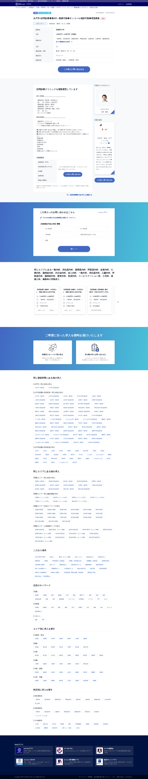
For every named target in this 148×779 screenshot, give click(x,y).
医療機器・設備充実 (92, 561)
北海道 (37, 638)
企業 (53, 599)
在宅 (67, 595)
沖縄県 (94, 680)
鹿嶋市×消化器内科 (40, 423)
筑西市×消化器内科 (40, 431)
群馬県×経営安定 (107, 529)
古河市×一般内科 (54, 400)
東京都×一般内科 (39, 489)
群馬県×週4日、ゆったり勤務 (43, 533)
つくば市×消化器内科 (55, 419)
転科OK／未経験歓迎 (40, 572)
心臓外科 (57, 712)
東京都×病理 (99, 517)
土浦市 (53, 451)
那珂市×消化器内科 (87, 427)
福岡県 (37, 680)
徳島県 (77, 672)
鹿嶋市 (110, 454)
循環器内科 (58, 699)
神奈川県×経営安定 (94, 537)
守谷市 (45, 458)
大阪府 (61, 664)
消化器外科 (47, 712)
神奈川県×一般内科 (68, 489)
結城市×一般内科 (39, 404)
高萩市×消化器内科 (54, 411)
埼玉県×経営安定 (60, 533)
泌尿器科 (96, 724)
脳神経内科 (97, 699)
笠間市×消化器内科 (40, 415)
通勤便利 (37, 561)
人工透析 (37, 728)
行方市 (45, 462)
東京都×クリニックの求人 (60, 501)
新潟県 (37, 655)
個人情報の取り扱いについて (102, 777)
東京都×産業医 (75, 517)
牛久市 (81, 454)
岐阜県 (85, 655)
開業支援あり (63, 565)
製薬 (74, 595)
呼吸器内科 (68, 699)
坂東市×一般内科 (54, 431)
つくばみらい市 (63, 462)
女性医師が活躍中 (40, 565)
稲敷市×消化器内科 (97, 431)
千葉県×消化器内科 (97, 485)
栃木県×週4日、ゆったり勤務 (90, 529)
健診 (66, 607)
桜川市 (108, 458)
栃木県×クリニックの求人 (60, 497)
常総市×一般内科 (54, 407)
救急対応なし (101, 557)
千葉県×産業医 (39, 517)
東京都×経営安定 (60, 537)
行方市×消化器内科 (68, 438)
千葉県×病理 (63, 517)
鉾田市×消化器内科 (97, 438)
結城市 (77, 451)
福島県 (85, 638)
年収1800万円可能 (40, 557)
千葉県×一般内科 (82, 485)
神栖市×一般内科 (106, 435)
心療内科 (87, 699)
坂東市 (79, 458)
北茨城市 (56, 454)
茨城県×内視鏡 (51, 509)
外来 (101, 607)
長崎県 (53, 680)
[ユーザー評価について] (109, 143)
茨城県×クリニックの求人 (42, 497)
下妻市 (94, 451)
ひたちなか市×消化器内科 (90, 419)
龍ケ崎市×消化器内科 (84, 404)
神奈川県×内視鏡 (53, 521)
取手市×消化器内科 (68, 415)
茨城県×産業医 (39, 509)
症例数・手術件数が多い (75, 561)
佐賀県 (45, 680)
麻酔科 (46, 728)
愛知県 (101, 655)
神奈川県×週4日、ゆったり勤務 (43, 541)
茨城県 (37, 647)
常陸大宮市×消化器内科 (57, 427)
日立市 (45, 451)
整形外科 (87, 712)
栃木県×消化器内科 (82, 481)
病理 (52, 595)
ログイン (121, 4)
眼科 (69, 724)
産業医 (46, 561)
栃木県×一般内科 (68, 481)
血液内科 (78, 699)
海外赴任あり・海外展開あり (43, 576)
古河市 (61, 451)
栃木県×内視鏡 (87, 509)
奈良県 (77, 664)
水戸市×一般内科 (39, 387)
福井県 (61, 655)
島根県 (45, 672)
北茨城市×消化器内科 (84, 411)
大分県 (69, 680)
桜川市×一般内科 (77, 435)
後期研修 (61, 599)
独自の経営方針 (81, 568)
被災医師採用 (103, 568)
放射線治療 (38, 599)
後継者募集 (88, 565)
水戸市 (37, 451)
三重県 (37, 664)
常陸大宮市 (54, 458)
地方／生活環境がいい (41, 568)
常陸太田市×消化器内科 (100, 407)
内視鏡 (45, 595)
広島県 (61, 672)
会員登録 (129, 4)
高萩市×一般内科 (39, 411)
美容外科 (54, 728)
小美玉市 (74, 462)
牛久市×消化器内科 (97, 415)
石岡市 (69, 451)
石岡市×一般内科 (82, 400)
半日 (88, 607)
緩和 (104, 595)
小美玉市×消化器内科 (93, 442)
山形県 (77, 638)
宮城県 (61, 638)
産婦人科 (45, 724)
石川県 (53, 655)
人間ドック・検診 (66, 728)
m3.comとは (129, 777)
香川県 (85, 672)
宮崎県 (77, 680)
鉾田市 (53, 462)
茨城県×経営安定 (39, 529)
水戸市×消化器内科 (54, 387)
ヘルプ (113, 777)
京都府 (53, 664)
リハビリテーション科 (41, 715)
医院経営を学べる (76, 565)
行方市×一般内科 (54, 438)
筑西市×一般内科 (101, 427)
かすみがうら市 (98, 458)
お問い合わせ (120, 777)
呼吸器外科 (67, 712)
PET (98, 599)
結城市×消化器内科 (54, 404)
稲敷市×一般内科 (82, 431)
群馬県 (53, 647)
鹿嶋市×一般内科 (106, 419)
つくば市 (89, 454)
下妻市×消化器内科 (40, 407)
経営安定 (92, 568)
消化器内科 (47, 699)
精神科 (62, 724)
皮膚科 (87, 724)
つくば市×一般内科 (40, 419)
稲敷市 (87, 458)
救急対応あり (90, 557)
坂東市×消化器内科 (68, 431)
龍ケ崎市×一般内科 (68, 404)
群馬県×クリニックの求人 (79, 497)
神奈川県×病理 (66, 521)
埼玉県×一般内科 (54, 485)
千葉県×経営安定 (93, 533)
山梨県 (69, 655)
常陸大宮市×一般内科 (41, 427)
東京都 (77, 647)
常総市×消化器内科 (68, 407)
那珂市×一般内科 (72, 427)
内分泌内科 (108, 699)
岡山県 (53, 672)
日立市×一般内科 (68, 396)
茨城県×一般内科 (39, 481)
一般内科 (37, 699)
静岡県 (93, 655)
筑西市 (71, 458)
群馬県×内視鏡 (51, 513)
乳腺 (47, 599)
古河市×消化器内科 (68, 400)
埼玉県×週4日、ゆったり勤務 (77, 533)
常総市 (102, 451)
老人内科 (37, 703)
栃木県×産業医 (75, 509)
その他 (77, 728)
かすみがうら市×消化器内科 (61, 435)
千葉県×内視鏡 (51, 517)
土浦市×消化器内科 (40, 400)
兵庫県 (69, 664)
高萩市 (47, 454)
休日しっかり (78, 557)
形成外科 (96, 712)
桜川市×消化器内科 (92, 435)
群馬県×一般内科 (96, 481)
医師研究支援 (105, 561)
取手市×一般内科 (54, 415)
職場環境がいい (56, 568)
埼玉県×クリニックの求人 (97, 497)
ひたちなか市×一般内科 (72, 419)
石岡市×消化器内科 (97, 400)
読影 (97, 595)
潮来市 (37, 458)
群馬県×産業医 (39, 513)
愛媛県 (93, 672)
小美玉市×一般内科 (78, 442)
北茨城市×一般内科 (68, 411)
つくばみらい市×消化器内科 (61, 442)
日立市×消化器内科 (82, 396)
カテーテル (71, 599)
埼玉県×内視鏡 (87, 513)
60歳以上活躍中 (55, 572)
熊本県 (61, 680)
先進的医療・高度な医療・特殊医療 (73, 572)
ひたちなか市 (99, 454)
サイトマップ (82, 777)
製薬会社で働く (92, 572)
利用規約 (90, 777)
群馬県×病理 (63, 513)
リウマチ (90, 599)
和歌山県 (85, 664)
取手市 (73, 454)
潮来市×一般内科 (54, 423)
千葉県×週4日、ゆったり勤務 (43, 537)
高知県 (101, 672)
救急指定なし (38, 611)
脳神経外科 (78, 712)
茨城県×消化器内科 (54, 481)
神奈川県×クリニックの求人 (79, 501)
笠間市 (64, 454)
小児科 (37, 724)
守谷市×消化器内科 (97, 423)
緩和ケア (82, 595)
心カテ (106, 599)
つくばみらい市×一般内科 (42, 442)
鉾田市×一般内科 (82, 438)
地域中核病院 (99, 565)
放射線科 (105, 724)
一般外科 (37, 712)
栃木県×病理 (99, 509)
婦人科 (54, 724)
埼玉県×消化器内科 (68, 485)
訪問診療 (81, 599)
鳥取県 (37, 672)
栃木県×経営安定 (73, 529)
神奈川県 (85, 647)
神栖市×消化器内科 (40, 438)
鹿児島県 (85, 680)
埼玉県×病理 (99, 513)
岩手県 (53, 638)
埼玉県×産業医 (75, 513)
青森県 (45, 638)
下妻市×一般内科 (98, 404)
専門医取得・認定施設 (58, 561)
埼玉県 (61, 647)
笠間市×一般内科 (98, 411)
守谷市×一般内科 (82, 423)
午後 (52, 607)
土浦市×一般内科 (96, 396)
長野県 (77, 655)
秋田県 (69, 638)
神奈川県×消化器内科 (84, 489)
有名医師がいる (68, 568)
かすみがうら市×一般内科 (42, 435)
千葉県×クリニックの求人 (42, 501)
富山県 (45, 655)
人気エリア (52, 565)
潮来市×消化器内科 (68, 423)
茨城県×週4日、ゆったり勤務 (57, 529)
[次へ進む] (118, 302)
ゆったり (109, 607)
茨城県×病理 (63, 509)
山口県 (69, 672)
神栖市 (37, 462)
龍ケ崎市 (85, 451)
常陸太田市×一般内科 (84, 407)
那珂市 (63, 458)
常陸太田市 (38, 454)
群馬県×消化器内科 (40, 485)
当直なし (52, 557)
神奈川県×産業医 (39, 521)
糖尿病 (60, 595)
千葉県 (69, 647)
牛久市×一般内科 (82, 415)
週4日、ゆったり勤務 (64, 557)
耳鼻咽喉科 (78, 724)
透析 (90, 595)
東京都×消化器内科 (54, 489)
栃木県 (45, 647)
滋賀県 (45, 664)
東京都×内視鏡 (87, 517)
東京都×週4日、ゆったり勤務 (77, 537)
